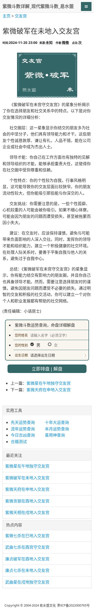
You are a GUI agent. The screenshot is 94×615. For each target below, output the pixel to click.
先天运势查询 (23, 422)
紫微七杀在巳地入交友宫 (27, 535)
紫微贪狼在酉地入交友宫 (27, 501)
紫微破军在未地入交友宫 (27, 478)
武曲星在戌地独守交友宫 (27, 582)
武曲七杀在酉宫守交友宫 (27, 547)
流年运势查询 (23, 429)
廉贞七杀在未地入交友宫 (27, 570)
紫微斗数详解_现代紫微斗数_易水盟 (38, 6)
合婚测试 (19, 441)
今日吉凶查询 (23, 435)
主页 (7, 16)
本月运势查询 (57, 429)
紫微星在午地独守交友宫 (49, 383)
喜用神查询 (55, 435)
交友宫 (21, 16)
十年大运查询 (57, 422)
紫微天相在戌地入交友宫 (27, 512)
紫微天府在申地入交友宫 (49, 389)
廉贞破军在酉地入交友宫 (27, 559)
